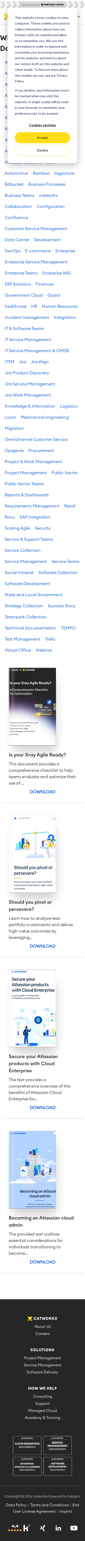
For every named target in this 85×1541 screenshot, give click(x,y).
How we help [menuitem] (42, 1388)
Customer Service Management (36, 229)
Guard (53, 295)
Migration (14, 428)
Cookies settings (42, 125)
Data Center (17, 240)
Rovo (10, 517)
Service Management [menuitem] (42, 1365)
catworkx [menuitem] (45, 1319)
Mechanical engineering (45, 417)
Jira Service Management (30, 384)
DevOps (13, 251)
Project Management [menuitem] (42, 1358)
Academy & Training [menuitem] (42, 1418)
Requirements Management (32, 506)
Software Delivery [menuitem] (42, 1372)
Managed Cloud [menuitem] (42, 1411)
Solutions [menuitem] (42, 1350)
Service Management (26, 561)
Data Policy (16, 1505)
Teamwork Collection (26, 617)
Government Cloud (24, 295)
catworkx (48, 195)
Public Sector (65, 473)
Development (47, 240)
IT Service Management (28, 340)
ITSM (9, 362)
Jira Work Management (28, 395)
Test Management (22, 639)
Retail (69, 506)
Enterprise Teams (21, 273)
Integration (65, 317)
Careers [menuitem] (42, 1334)
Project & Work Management (33, 462)
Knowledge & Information (30, 406)
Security (43, 528)
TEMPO (68, 628)
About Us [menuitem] (42, 1327)
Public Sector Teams (24, 484)
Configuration (51, 206)
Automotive (16, 173)
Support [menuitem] (42, 1404)
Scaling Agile (17, 528)
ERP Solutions (18, 284)
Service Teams (65, 561)
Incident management (27, 317)
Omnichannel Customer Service (36, 439)
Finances (45, 284)
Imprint (66, 1511)
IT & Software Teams (24, 328)
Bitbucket (14, 184)
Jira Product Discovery (27, 373)
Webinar (44, 650)
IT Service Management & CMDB (37, 351)
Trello (50, 639)
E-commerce (38, 251)
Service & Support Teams (29, 539)
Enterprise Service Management (36, 262)
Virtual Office (18, 650)
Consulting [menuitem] (42, 1396)
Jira (22, 362)
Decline (42, 150)
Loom (10, 417)
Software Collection (58, 572)
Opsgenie (14, 450)
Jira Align (40, 362)
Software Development (27, 584)
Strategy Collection (24, 606)
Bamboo (41, 173)
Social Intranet (19, 572)
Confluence (16, 217)
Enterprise (65, 251)
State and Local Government (33, 595)
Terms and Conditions (49, 1505)
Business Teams (19, 195)
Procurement (41, 450)
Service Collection (23, 550)
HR (34, 306)
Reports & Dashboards (27, 495)
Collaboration (18, 206)
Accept (42, 137)
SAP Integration (35, 517)
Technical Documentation (30, 628)
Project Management (26, 473)
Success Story (61, 606)
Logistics (68, 406)
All (7, 62)
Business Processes (46, 184)
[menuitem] (42, 1456)
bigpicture (64, 173)
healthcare (15, 306)
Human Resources (59, 306)
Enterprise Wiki (56, 273)
